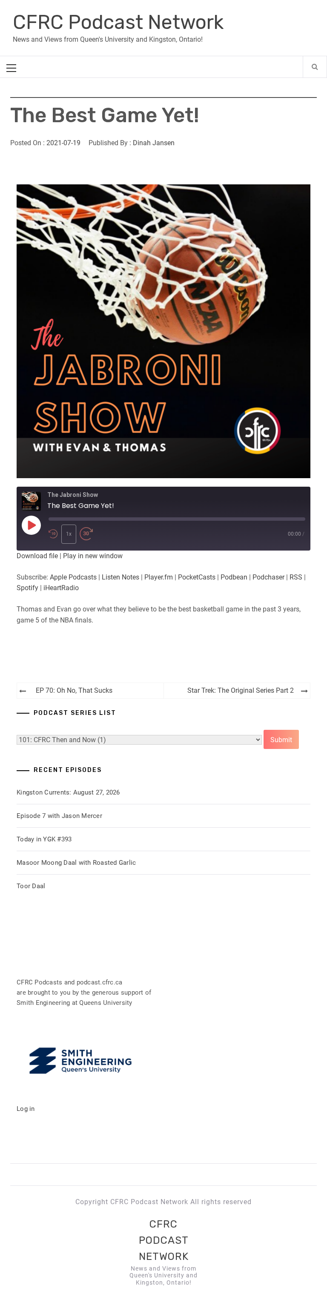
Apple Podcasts (73, 577)
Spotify (27, 588)
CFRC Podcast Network (118, 22)
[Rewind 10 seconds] (53, 534)
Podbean (234, 577)
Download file (37, 556)
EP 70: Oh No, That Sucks (74, 690)
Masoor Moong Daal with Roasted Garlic (76, 862)
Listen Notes (120, 577)
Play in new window (93, 556)
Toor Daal (31, 886)
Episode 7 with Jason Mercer (59, 816)
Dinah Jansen (154, 143)
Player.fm (158, 577)
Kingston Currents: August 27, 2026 (68, 792)
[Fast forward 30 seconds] (86, 534)
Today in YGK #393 (44, 839)
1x (69, 534)
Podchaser (268, 577)
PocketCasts (196, 577)
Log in (26, 1109)
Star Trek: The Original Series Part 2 (240, 690)
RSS (296, 577)
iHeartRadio (61, 588)
